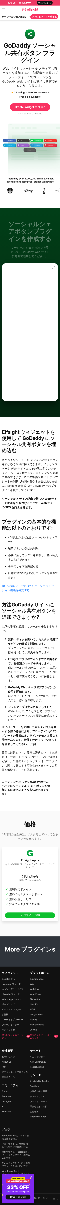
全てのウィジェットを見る (15, 1036)
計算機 (5, 1014)
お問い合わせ (8, 1056)
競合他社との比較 (38, 1106)
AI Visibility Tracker (40, 1081)
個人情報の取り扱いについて (38, 1199)
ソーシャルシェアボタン (14, 16)
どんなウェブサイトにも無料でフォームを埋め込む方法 (16, 1164)
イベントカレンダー (11, 1009)
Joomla (33, 1029)
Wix (32, 984)
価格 (4, 1066)
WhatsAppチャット (11, 999)
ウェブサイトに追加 (30, 915)
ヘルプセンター (37, 1056)
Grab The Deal (18, 1196)
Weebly (34, 1019)
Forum (5, 1091)
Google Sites (36, 1014)
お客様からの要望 (38, 1091)
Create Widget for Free (30, 107)
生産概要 (34, 1111)
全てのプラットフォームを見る (43, 1036)
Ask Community (38, 1061)
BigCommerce (37, 1024)
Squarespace (37, 979)
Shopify (34, 1004)
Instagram (7, 1101)
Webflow (34, 989)
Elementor (35, 999)
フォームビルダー (10, 1024)
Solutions (34, 1086)
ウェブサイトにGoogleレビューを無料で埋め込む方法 (15, 1145)
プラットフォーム (38, 1101)
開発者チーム (8, 1077)
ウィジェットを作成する (44, 16)
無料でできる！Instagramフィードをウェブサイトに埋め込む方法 (16, 1154)
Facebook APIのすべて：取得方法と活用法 (15, 1137)
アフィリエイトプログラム (15, 1072)
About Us (6, 1061)
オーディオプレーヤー (12, 1019)
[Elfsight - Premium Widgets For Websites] (30, 10)
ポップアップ (8, 1004)
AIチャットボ (8, 1029)
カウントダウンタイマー (14, 989)
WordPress (35, 994)
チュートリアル (37, 1096)
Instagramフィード (11, 984)
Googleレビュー (10, 979)
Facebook (7, 1096)
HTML (33, 1009)
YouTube (6, 1111)
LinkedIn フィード (11, 994)
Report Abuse (37, 1066)
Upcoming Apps (38, 1116)
